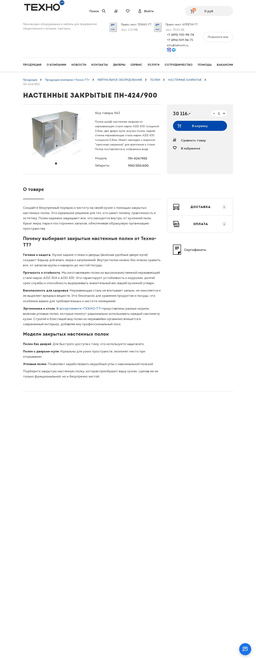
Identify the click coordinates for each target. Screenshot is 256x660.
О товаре (33, 189)
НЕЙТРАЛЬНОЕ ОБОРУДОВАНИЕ (120, 80)
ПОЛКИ (155, 80)
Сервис (136, 65)
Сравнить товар (193, 140)
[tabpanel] (56, 134)
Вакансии (225, 65)
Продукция (32, 65)
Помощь (205, 65)
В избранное (190, 148)
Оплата (209, 224)
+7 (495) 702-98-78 (180, 34)
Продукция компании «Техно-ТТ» (67, 80)
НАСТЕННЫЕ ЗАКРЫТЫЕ (185, 80)
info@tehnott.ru (177, 45)
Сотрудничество (179, 65)
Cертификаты (195, 250)
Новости (78, 65)
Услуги (153, 65)
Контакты (99, 65)
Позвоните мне (218, 37)
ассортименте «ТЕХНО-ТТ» (80, 308)
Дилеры (119, 65)
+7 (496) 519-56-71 (180, 39)
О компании (56, 65)
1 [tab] (56, 163)
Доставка (207, 207)
